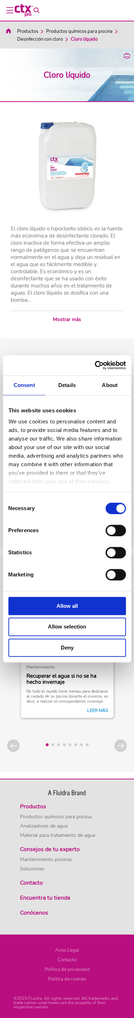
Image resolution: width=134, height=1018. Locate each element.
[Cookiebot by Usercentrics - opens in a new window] (95, 365)
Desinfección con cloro (40, 39)
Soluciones (32, 869)
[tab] (47, 744)
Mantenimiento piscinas (46, 859)
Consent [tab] (24, 385)
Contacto (67, 960)
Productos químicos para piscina (79, 31)
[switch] (115, 530)
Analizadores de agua (44, 826)
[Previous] (13, 745)
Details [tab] (67, 385)
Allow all (67, 606)
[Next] (120, 745)
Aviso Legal (67, 950)
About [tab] (110, 385)
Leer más (97, 710)
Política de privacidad (67, 969)
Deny (67, 648)
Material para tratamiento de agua (57, 835)
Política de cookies (67, 979)
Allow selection (67, 627)
